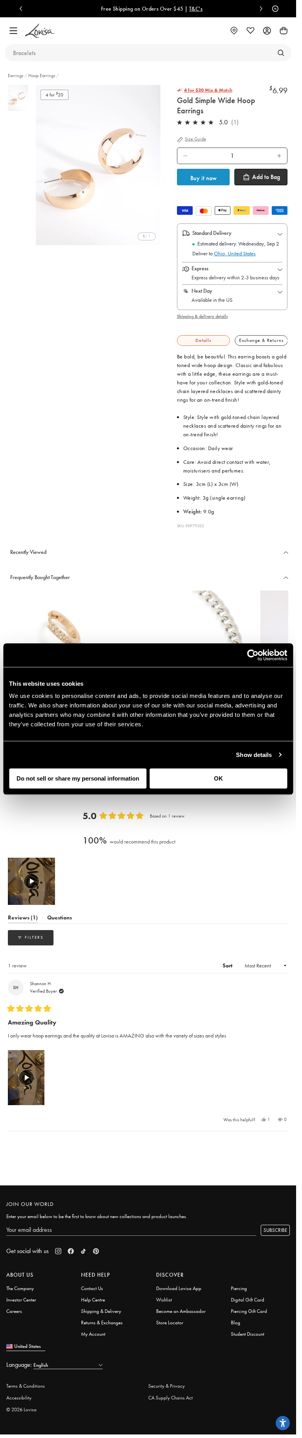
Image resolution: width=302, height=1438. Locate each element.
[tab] (203, 340)
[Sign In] (267, 31)
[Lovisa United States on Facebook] (71, 1251)
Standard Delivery (212, 233)
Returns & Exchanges (102, 1322)
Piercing (239, 1288)
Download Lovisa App (178, 1288)
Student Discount (247, 1334)
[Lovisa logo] (40, 31)
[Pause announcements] (273, 9)
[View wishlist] (250, 31)
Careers (14, 1311)
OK (218, 778)
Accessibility (18, 1397)
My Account (93, 1334)
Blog (235, 1322)
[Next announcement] (259, 9)
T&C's (192, 8)
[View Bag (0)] (283, 31)
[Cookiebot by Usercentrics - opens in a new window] (252, 655)
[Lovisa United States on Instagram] (58, 1251)
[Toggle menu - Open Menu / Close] (13, 30)
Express (200, 268)
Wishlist (164, 1299)
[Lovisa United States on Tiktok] (83, 1251)
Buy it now (203, 178)
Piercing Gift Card (249, 1311)
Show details (254, 754)
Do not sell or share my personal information (78, 778)
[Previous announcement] (23, 9)
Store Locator (169, 1322)
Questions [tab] (59, 918)
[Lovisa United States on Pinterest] (96, 1251)
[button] (31, 881)
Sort (228, 965)
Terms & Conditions (25, 1386)
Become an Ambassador (181, 1311)
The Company (20, 1288)
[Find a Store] (234, 31)
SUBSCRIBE (275, 1230)
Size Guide (195, 139)
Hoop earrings (41, 75)
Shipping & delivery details (202, 316)
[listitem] (98, 165)
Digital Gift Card (247, 1299)
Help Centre (93, 1299)
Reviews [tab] (23, 918)
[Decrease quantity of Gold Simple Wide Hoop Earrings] (185, 156)
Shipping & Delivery (101, 1311)
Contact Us (92, 1288)
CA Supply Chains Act (170, 1397)
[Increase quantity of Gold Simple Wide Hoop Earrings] (279, 156)
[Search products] (281, 52)
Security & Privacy (166, 1386)
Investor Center (21, 1299)
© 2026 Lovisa (21, 1409)
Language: (19, 1364)
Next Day (202, 291)
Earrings (16, 75)
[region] (32, 881)
